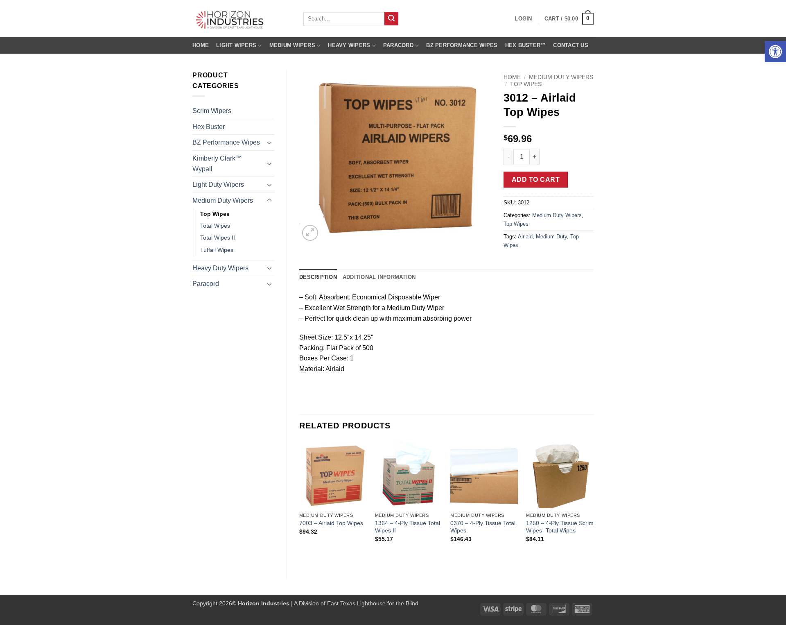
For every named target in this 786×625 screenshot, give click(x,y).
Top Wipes (215, 214)
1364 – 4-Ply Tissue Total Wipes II (407, 527)
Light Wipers (236, 45)
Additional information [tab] (379, 277)
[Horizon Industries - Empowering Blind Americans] (241, 18)
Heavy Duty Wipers (220, 268)
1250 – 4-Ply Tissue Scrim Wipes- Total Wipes (560, 527)
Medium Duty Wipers (222, 200)
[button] (775, 51)
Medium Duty (551, 236)
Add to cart (536, 179)
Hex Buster (208, 126)
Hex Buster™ (525, 45)
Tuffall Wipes (216, 250)
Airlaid (525, 236)
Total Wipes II (217, 237)
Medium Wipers (292, 45)
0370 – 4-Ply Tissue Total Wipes (482, 527)
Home (200, 45)
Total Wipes (215, 225)
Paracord (398, 45)
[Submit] (391, 19)
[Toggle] (269, 142)
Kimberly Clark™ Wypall (217, 163)
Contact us (570, 45)
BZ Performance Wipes (461, 45)
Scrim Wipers (211, 110)
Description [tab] (318, 277)
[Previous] (300, 502)
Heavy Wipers (349, 45)
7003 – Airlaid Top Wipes (331, 523)
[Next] (593, 502)
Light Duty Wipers (218, 184)
